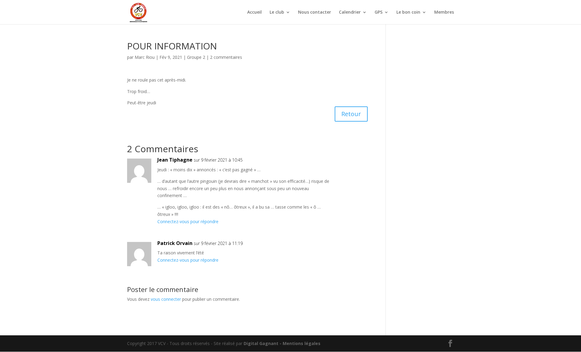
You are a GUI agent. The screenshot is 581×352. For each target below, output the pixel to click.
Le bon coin (408, 12)
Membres (444, 12)
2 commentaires (226, 57)
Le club (277, 12)
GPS (378, 12)
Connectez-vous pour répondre (187, 221)
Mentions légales (301, 343)
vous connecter (166, 299)
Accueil (254, 12)
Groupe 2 (196, 57)
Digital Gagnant (261, 343)
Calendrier (350, 12)
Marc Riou (145, 57)
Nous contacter (314, 12)
